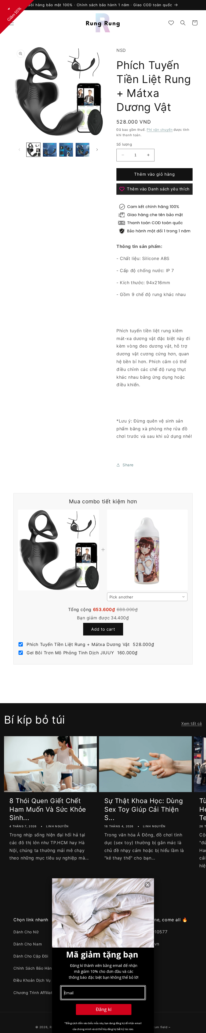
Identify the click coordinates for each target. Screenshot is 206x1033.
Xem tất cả (191, 723)
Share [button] (128, 465)
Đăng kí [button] (104, 1009)
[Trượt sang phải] (97, 150)
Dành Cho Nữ (26, 932)
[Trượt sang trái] (19, 150)
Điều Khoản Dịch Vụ (32, 980)
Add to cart (103, 629)
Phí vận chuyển (160, 130)
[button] (11, 23)
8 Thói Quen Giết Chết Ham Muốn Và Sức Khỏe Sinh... (47, 809)
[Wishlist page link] (171, 23)
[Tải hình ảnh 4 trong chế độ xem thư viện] (82, 150)
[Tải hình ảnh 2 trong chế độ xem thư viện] (50, 150)
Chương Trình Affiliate (34, 992)
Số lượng (124, 144)
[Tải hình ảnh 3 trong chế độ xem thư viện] (66, 150)
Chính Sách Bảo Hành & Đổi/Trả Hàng (48, 968)
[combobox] (147, 597)
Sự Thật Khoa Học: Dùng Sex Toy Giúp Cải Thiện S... (143, 809)
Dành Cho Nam (27, 944)
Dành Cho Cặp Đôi (30, 956)
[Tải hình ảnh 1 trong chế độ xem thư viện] (33, 150)
